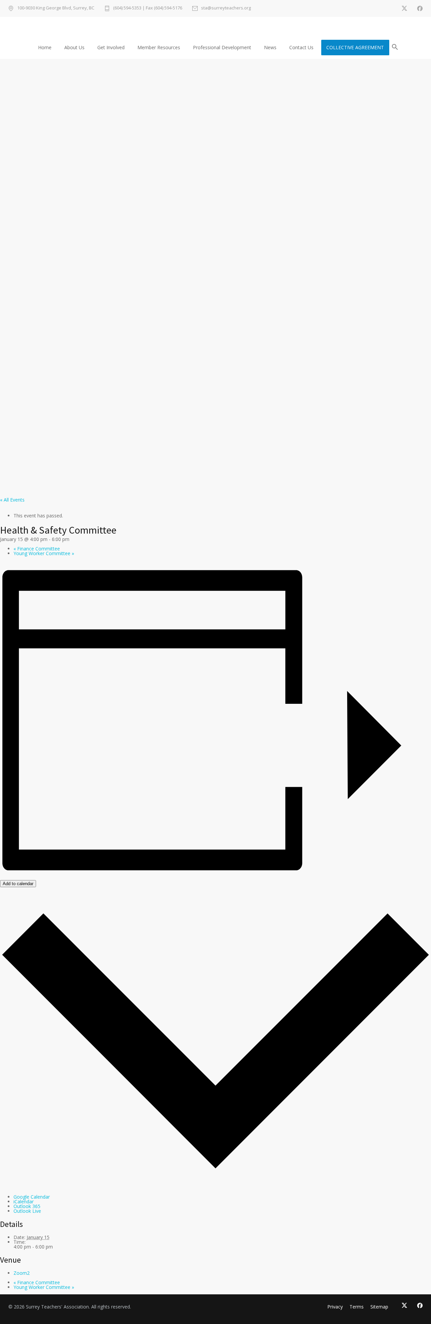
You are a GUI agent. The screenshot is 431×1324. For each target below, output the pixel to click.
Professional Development (222, 47)
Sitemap (379, 1306)
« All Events (12, 500)
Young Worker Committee (43, 553)
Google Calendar (31, 1197)
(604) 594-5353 (127, 8)
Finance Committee (36, 548)
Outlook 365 (26, 1206)
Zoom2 (21, 1273)
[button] (395, 48)
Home (45, 47)
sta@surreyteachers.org (226, 8)
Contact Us (301, 47)
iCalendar (23, 1201)
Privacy (335, 1306)
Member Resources (158, 47)
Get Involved (111, 47)
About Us (74, 47)
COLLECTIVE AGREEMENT (355, 47)
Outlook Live (27, 1211)
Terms (357, 1306)
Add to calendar (18, 883)
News (270, 47)
